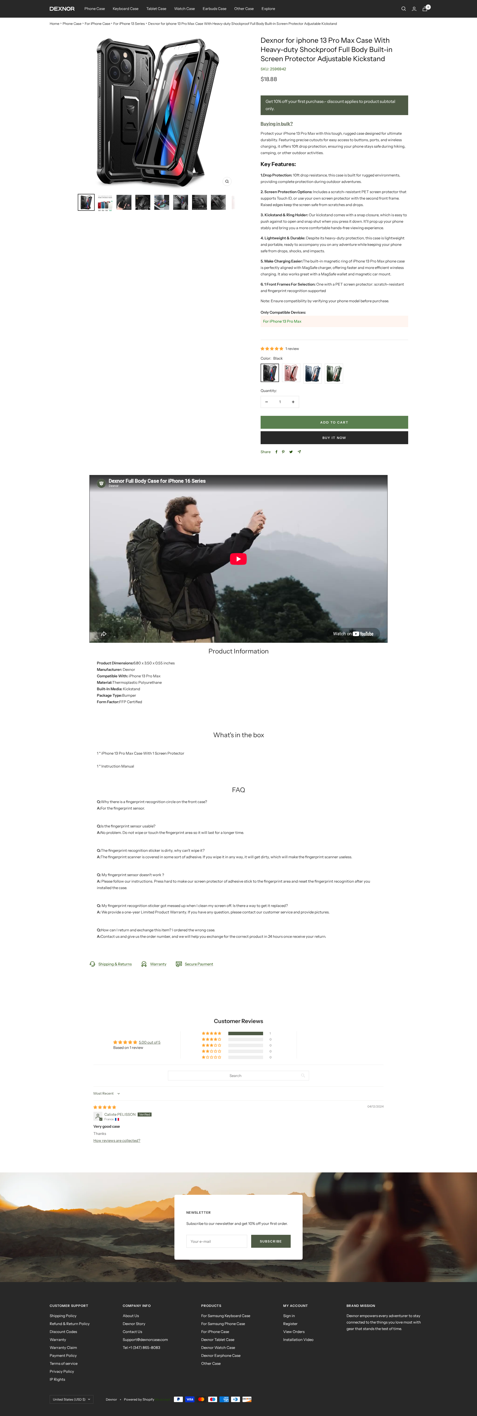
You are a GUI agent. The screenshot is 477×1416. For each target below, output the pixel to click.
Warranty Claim (63, 1347)
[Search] (403, 8)
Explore (268, 8)
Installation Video (298, 1339)
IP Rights (57, 1379)
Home (54, 23)
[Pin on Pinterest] (283, 452)
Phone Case (94, 8)
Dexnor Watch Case (218, 1347)
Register (290, 1323)
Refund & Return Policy (70, 1323)
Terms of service (64, 1363)
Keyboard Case (125, 8)
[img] (104, 1107)
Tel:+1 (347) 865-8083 (141, 1347)
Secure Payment (199, 964)
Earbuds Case (214, 8)
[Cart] (424, 8)
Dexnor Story (134, 1323)
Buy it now (334, 438)
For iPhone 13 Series (129, 23)
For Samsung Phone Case (223, 1323)
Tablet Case (156, 8)
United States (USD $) (69, 1399)
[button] (272, 348)
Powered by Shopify (139, 1399)
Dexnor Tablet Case (217, 1339)
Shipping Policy (63, 1315)
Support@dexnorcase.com (145, 1339)
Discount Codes (63, 1331)
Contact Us (132, 1331)
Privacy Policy (62, 1371)
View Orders (294, 1331)
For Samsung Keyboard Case (225, 1315)
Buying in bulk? (277, 124)
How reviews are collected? (116, 1140)
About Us (131, 1315)
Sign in (289, 1315)
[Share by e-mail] (299, 451)
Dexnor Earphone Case (220, 1355)
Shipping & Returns (115, 964)
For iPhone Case (97, 23)
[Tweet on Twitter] (291, 452)
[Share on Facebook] (277, 452)
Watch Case (184, 8)
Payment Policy (63, 1355)
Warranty (158, 964)
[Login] (414, 9)
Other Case (244, 8)
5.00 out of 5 (149, 1042)
